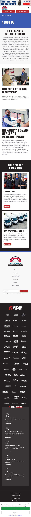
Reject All (15, 512)
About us (15, 273)
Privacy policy (15, 500)
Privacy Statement (18, 515)
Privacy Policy (23, 506)
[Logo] (4, 8)
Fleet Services (15, 276)
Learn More (7, 244)
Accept (15, 508)
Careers (15, 279)
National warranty (15, 495)
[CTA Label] (15, 3)
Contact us (16, 282)
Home (3, 15)
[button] (29, 503)
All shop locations (15, 498)
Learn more (8, 423)
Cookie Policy (11, 515)
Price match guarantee (15, 493)
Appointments (15, 285)
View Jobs (7, 206)
